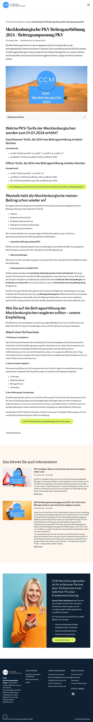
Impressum (75, 680)
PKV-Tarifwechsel (32, 679)
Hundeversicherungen (56, 674)
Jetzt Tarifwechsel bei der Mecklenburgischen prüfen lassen (46, 421)
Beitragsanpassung (14, 433)
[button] (88, 5)
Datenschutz (75, 677)
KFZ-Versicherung (54, 683)
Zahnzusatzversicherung (57, 686)
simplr (28, 682)
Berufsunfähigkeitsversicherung (57, 677)
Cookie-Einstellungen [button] (82, 719)
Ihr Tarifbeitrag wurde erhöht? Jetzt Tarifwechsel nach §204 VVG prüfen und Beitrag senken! (46, 187)
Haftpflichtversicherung (57, 680)
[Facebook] (73, 694)
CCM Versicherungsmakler (15, 22)
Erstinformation (77, 674)
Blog (28, 22)
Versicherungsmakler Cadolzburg (33, 675)
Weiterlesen (38, 494)
